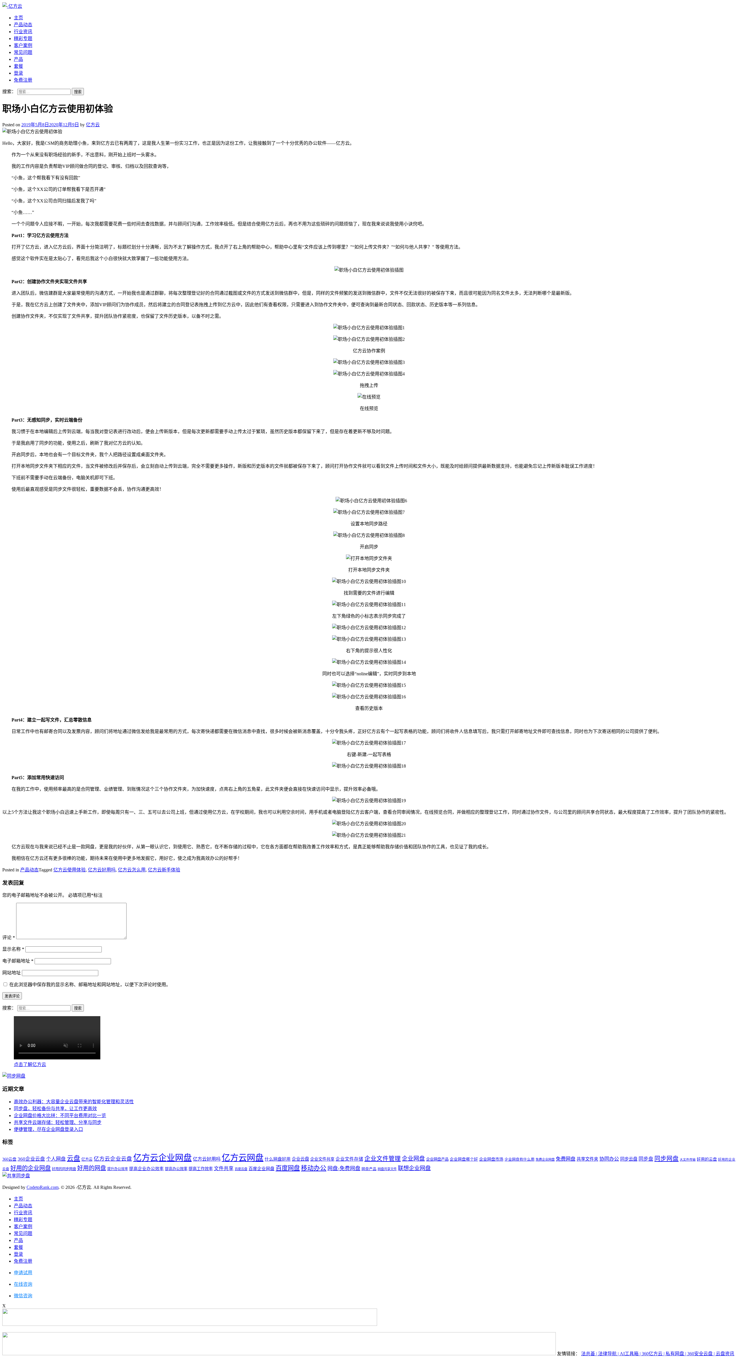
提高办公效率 (176, 1169)
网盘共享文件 (387, 1169)
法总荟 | (589, 1353)
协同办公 (609, 1159)
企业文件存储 (349, 1159)
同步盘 (646, 1159)
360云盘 (9, 1159)
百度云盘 (241, 1169)
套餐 (18, 66)
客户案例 (23, 45)
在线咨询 (23, 1284)
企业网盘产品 (437, 1159)
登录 (18, 73)
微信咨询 (23, 1295)
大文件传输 (688, 1159)
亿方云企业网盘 (162, 1157)
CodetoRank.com (43, 1187)
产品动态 (23, 24)
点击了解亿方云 (30, 1064)
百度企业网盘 (261, 1168)
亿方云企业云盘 (113, 1159)
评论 (8, 937)
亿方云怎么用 (132, 869)
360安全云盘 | (701, 1353)
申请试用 (23, 1272)
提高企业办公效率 (146, 1168)
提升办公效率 (117, 1169)
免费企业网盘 (545, 1159)
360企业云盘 (31, 1159)
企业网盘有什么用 (519, 1159)
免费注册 (23, 80)
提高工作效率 (201, 1168)
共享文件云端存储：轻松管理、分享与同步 (57, 1122)
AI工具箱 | (631, 1353)
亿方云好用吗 (102, 869)
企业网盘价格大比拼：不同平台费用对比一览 (60, 1115)
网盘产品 (369, 1169)
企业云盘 (300, 1159)
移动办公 (313, 1168)
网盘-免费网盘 (343, 1168)
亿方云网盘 (242, 1157)
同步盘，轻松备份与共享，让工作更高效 (55, 1108)
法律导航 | (609, 1353)
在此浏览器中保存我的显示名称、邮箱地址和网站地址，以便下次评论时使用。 (90, 984)
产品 (18, 59)
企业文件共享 (322, 1159)
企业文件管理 (382, 1158)
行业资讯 (23, 31)
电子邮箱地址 (17, 960)
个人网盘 (56, 1159)
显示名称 (13, 949)
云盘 (73, 1158)
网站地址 (11, 972)
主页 (18, 17)
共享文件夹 (587, 1159)
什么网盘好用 (278, 1159)
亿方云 (93, 124)
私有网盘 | (676, 1353)
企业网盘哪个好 (464, 1159)
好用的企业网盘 (30, 1168)
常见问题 (23, 52)
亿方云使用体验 (69, 869)
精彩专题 (23, 38)
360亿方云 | (654, 1353)
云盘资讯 (725, 1353)
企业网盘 (413, 1158)
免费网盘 (565, 1159)
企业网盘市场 (491, 1159)
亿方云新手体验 (164, 869)
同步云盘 (628, 1159)
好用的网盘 (91, 1168)
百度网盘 (288, 1168)
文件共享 (224, 1168)
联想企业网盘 (414, 1168)
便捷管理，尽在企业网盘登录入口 (48, 1129)
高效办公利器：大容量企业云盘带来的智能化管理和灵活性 (74, 1101)
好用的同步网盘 (64, 1169)
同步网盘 (666, 1158)
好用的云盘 (707, 1159)
